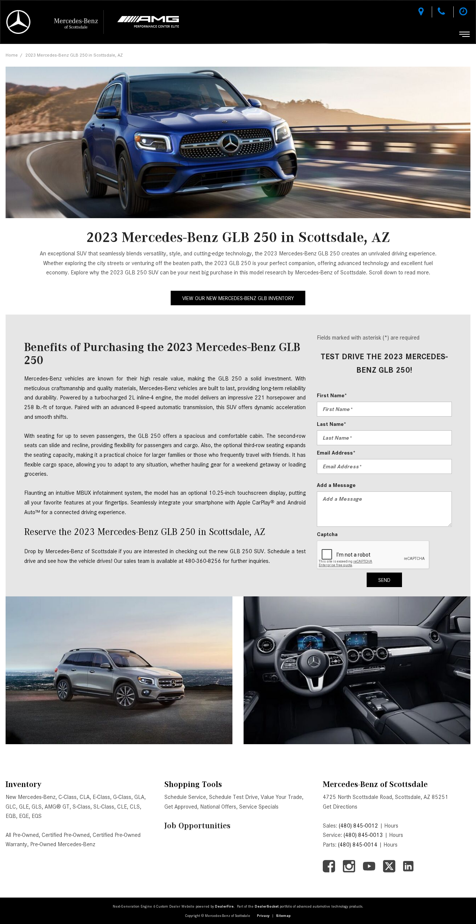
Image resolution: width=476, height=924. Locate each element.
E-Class (101, 797)
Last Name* (331, 424)
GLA (139, 797)
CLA (85, 797)
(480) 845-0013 (363, 835)
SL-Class (103, 806)
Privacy (263, 916)
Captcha (327, 534)
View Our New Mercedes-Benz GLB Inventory (238, 298)
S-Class (81, 806)
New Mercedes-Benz (30, 797)
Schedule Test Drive (233, 797)
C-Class (67, 797)
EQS (37, 816)
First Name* (332, 395)
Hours (391, 825)
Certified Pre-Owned (66, 835)
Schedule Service (185, 797)
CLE (122, 806)
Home (12, 55)
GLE (24, 806)
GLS (37, 806)
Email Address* (336, 453)
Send (384, 580)
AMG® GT (57, 806)
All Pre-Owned (22, 835)
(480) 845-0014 (357, 844)
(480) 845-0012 (358, 825)
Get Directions (340, 806)
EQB (11, 816)
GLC (11, 806)
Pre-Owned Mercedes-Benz (62, 844)
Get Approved (180, 806)
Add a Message (336, 485)
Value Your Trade (281, 797)
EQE (24, 816)
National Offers (218, 806)
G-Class (122, 797)
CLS (135, 806)
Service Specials (259, 806)
